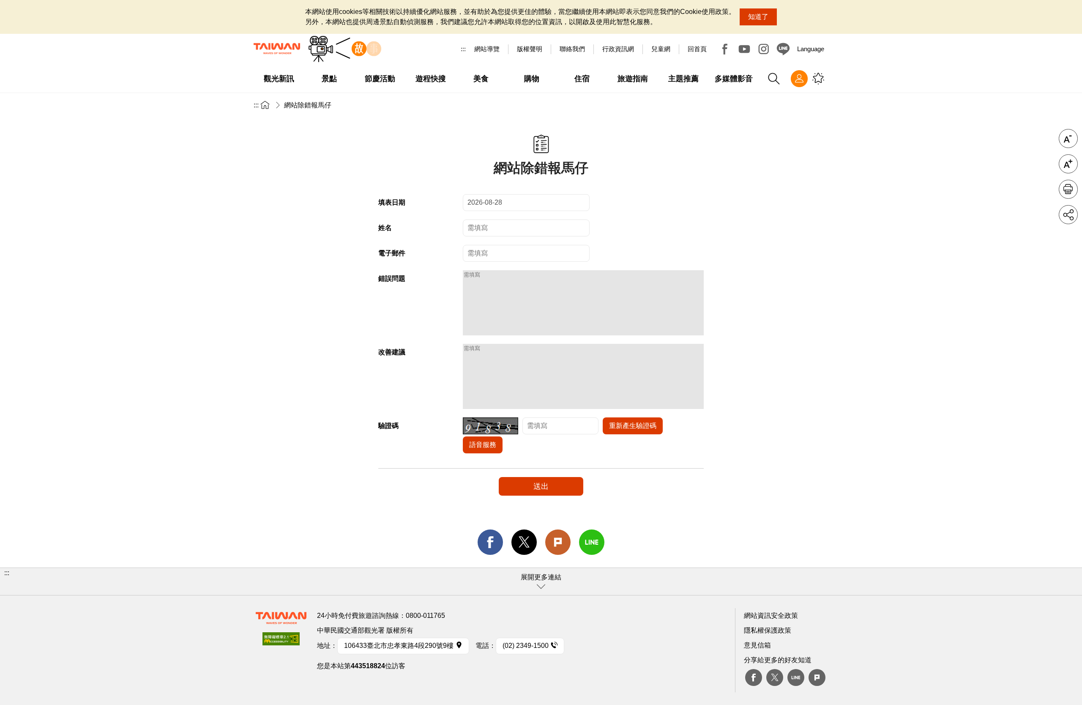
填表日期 (391, 202)
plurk (817, 677)
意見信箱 (757, 645)
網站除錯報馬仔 (307, 105)
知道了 (758, 16)
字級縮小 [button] (1068, 138)
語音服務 (482, 444)
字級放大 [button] (1068, 163)
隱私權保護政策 (767, 630)
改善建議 (391, 352)
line (591, 542)
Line (795, 677)
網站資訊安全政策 (771, 615)
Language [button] (810, 48)
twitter (524, 542)
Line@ (783, 49)
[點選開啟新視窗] (281, 641)
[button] (541, 581)
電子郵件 (391, 253)
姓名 (385, 227)
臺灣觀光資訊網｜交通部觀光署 (277, 48)
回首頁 (697, 48)
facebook (490, 542)
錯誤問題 (391, 278)
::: (463, 48)
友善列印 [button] (1068, 189)
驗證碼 (388, 425)
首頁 (265, 104)
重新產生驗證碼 (632, 425)
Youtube (744, 49)
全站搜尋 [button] (773, 78)
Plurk (558, 542)
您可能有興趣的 (818, 78)
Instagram (764, 49)
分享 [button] (1068, 214)
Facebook (725, 49)
